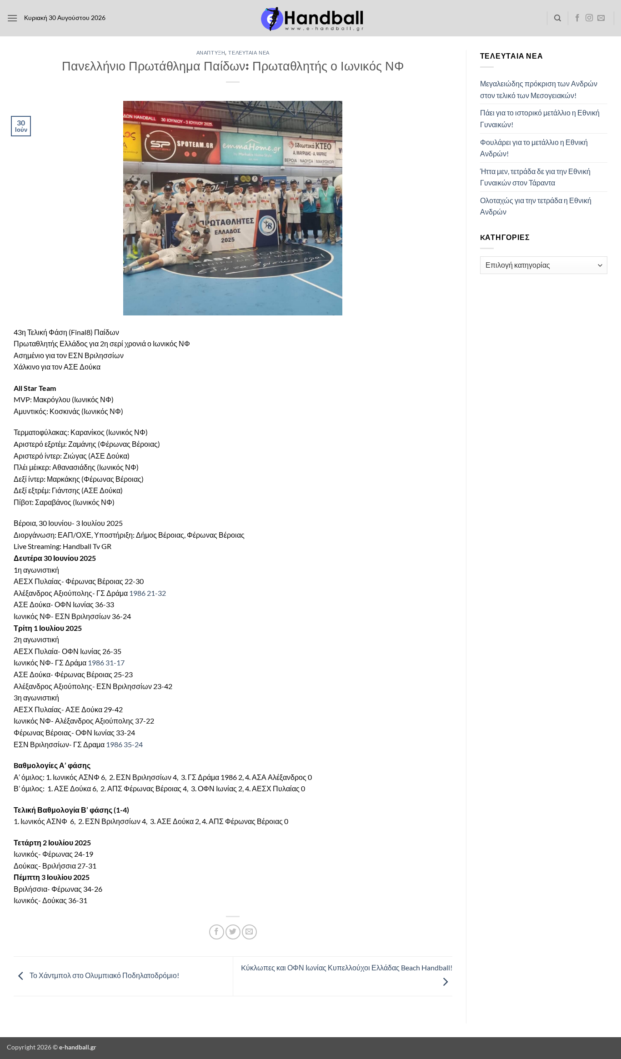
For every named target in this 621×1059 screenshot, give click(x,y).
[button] (12, 18)
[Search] (557, 18)
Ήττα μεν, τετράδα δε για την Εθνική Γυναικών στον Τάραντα (535, 177)
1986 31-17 (106, 662)
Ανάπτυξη (210, 52)
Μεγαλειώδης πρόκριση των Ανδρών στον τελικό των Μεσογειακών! (538, 89)
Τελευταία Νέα (248, 52)
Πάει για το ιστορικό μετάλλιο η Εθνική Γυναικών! (540, 118)
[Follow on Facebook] (577, 18)
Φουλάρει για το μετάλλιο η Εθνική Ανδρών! (534, 148)
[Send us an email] (601, 18)
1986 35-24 (124, 744)
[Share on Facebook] (216, 931)
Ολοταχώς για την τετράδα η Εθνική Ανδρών (535, 206)
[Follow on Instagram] (589, 18)
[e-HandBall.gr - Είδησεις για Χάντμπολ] (310, 18)
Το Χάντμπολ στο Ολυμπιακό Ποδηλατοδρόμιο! (103, 975)
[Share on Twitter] (232, 931)
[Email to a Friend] (249, 931)
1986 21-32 (147, 593)
